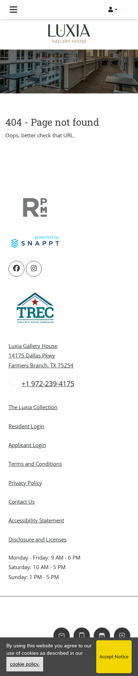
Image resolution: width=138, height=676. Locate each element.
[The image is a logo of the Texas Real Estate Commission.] (35, 309)
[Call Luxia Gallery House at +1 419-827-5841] (125, 9)
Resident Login (26, 426)
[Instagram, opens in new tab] (34, 269)
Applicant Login (27, 444)
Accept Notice (113, 656)
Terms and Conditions (35, 463)
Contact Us (21, 501)
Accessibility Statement (36, 520)
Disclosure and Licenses (37, 539)
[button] (112, 9)
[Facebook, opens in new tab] (16, 269)
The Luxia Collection (32, 407)
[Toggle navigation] (13, 9)
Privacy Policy (25, 482)
